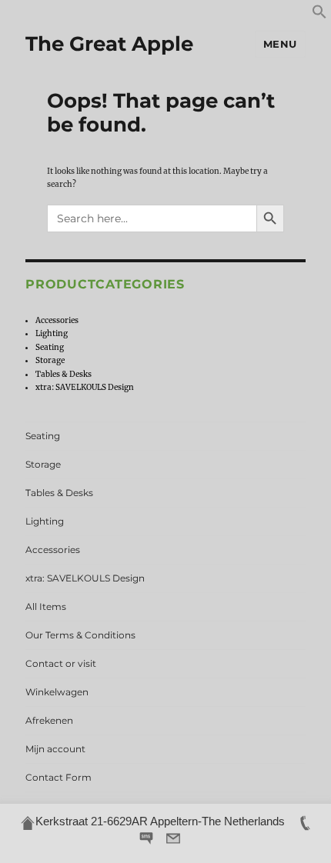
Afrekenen (49, 720)
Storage (50, 360)
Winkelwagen (57, 692)
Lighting (51, 333)
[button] (319, 17)
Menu (280, 44)
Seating (49, 347)
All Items (45, 606)
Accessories (57, 320)
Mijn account (55, 749)
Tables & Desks (63, 374)
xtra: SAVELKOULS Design (84, 387)
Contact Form (58, 777)
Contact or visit (60, 663)
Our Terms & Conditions (80, 635)
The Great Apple (109, 44)
